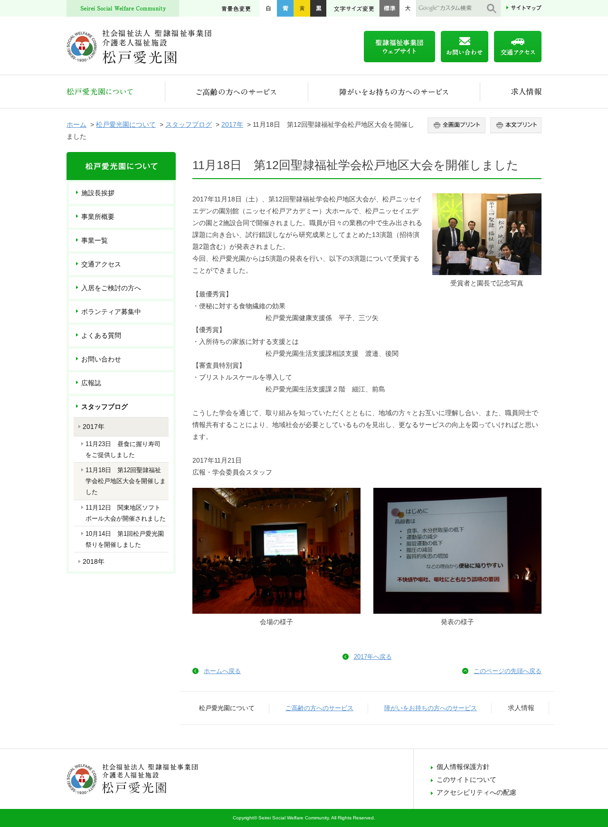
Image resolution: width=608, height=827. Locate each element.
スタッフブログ (188, 124)
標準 (389, 8)
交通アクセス (101, 264)
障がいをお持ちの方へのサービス (394, 91)
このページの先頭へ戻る (508, 671)
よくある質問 (101, 335)
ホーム (76, 124)
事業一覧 (94, 240)
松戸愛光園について (115, 91)
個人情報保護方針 (463, 766)
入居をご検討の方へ (111, 288)
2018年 (93, 561)
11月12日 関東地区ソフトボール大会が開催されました (126, 513)
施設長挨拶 (97, 193)
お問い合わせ (101, 359)
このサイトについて (466, 779)
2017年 (232, 124)
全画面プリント (458, 125)
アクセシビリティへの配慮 (476, 792)
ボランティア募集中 (111, 311)
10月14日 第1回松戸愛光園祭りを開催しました (125, 539)
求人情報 (511, 91)
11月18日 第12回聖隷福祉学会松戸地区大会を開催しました (126, 480)
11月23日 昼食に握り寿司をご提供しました (123, 449)
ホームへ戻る (222, 671)
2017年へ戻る (373, 656)
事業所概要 (97, 216)
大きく (408, 8)
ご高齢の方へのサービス (236, 91)
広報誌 (91, 383)
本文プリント (515, 125)
